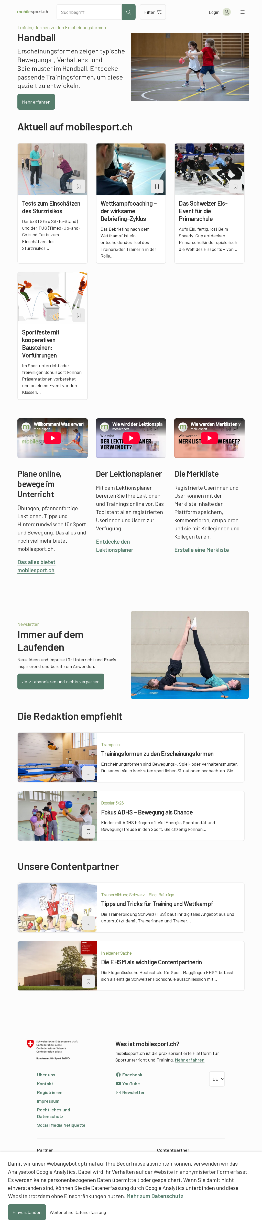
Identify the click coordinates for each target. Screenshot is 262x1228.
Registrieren (49, 1092)
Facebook (131, 1074)
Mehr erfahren (36, 102)
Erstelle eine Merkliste (201, 549)
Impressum (48, 1101)
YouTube (130, 1083)
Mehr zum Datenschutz (154, 1195)
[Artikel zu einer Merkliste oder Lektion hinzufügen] (78, 186)
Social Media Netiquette (61, 1125)
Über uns (46, 1074)
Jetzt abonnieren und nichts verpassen (61, 681)
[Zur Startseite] (32, 12)
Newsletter (133, 1092)
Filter (149, 12)
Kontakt (45, 1083)
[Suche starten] (129, 12)
